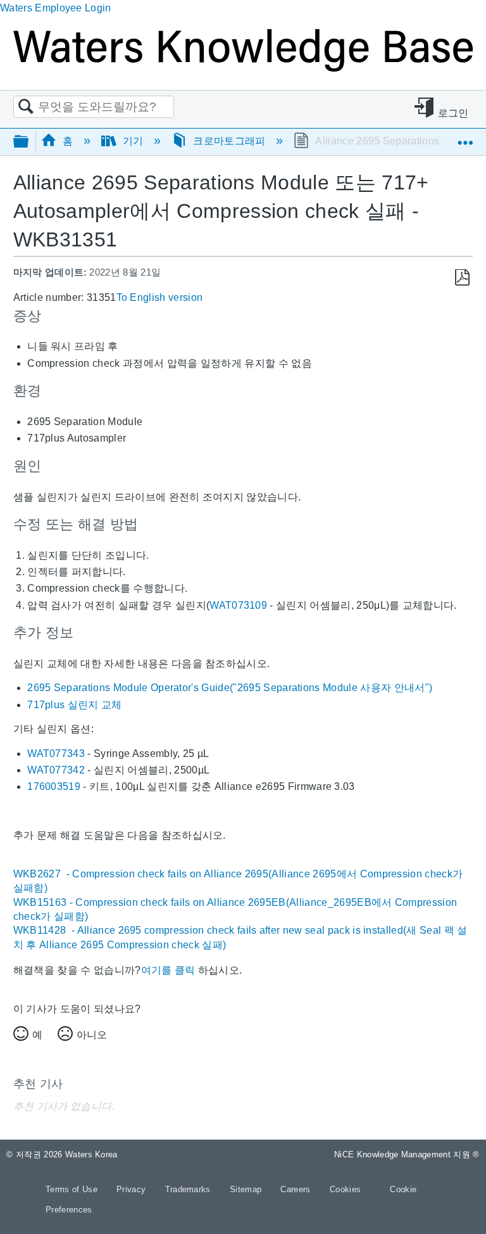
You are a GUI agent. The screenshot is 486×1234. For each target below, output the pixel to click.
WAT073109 (238, 605)
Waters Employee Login (55, 8)
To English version (159, 297)
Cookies (345, 1189)
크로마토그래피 (229, 141)
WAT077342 (56, 770)
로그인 (453, 113)
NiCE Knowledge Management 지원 (407, 1154)
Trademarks (189, 1189)
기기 (133, 141)
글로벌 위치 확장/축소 (465, 137)
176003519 (53, 786)
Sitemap (247, 1189)
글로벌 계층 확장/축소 (29, 142)
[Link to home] (243, 68)
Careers (296, 1189)
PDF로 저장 (462, 277)
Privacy (132, 1189)
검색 (26, 107)
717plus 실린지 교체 (74, 704)
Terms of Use (73, 1189)
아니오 (92, 1034)
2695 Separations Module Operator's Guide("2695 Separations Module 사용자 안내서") (229, 687)
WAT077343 (56, 753)
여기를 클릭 (168, 970)
